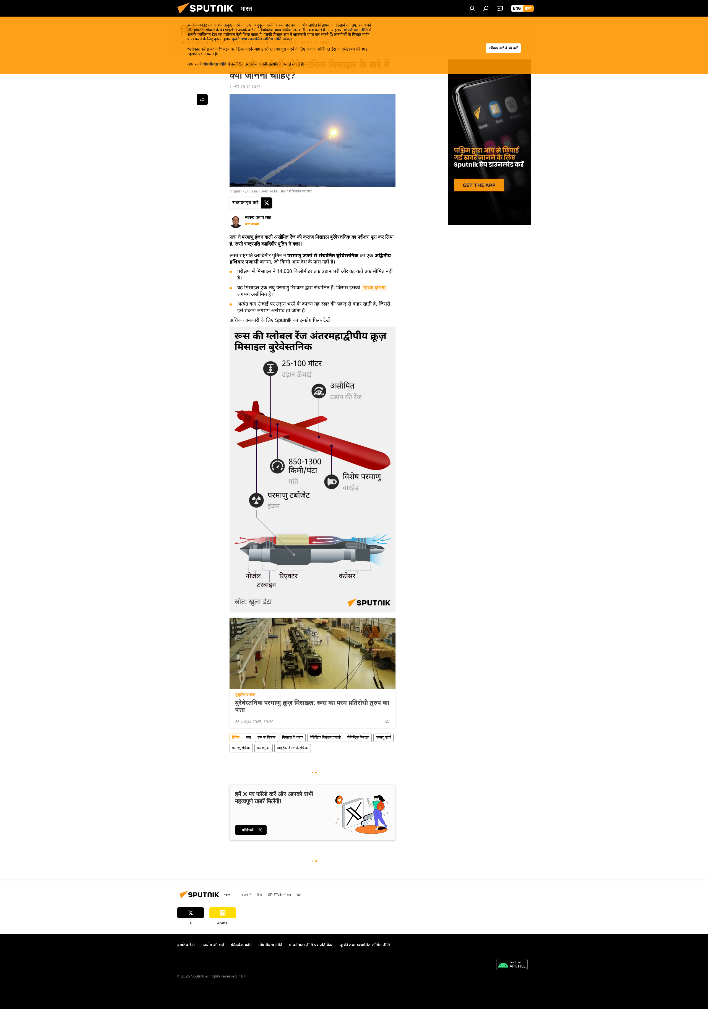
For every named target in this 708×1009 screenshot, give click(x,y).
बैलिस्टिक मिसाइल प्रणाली (325, 738)
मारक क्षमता (374, 288)
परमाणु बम (263, 748)
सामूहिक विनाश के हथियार (292, 748)
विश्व (259, 895)
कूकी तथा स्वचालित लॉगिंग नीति (257, 39)
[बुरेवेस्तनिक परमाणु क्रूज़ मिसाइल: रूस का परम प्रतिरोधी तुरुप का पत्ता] (312, 653)
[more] (386, 721)
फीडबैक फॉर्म (241, 945)
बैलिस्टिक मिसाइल (358, 738)
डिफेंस (236, 738)
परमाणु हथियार (241, 748)
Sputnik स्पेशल (279, 895)
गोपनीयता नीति (356, 30)
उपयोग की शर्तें (212, 945)
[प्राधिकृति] (472, 8)
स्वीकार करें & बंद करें (503, 48)
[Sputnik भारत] (207, 15)
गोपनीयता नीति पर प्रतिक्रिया (311, 945)
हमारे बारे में (186, 945)
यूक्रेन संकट (245, 694)
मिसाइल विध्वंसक (292, 738)
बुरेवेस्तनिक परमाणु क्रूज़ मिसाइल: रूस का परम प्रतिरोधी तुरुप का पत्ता (312, 707)
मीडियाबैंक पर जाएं (300, 191)
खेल (298, 895)
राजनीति (246, 895)
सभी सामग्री (252, 224)
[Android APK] (512, 965)
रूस (248, 738)
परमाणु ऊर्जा (383, 738)
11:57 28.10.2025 (245, 87)
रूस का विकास (266, 738)
